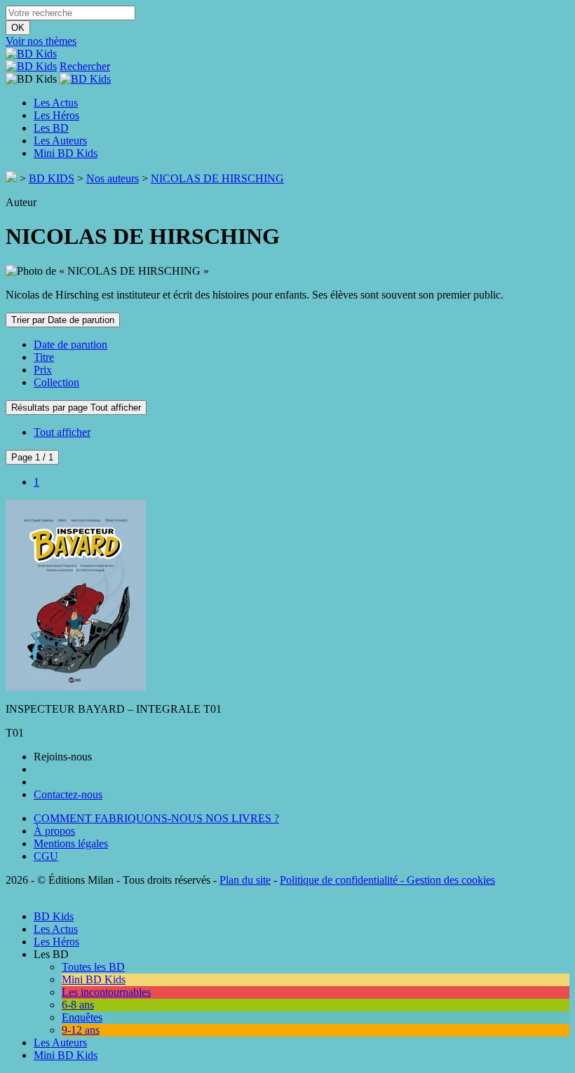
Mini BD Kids (65, 153)
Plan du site (245, 880)
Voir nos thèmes (41, 41)
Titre (44, 357)
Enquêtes (82, 1017)
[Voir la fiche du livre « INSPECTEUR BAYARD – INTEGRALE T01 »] (76, 685)
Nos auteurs (112, 178)
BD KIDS (51, 178)
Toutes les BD (93, 967)
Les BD (51, 128)
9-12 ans (81, 1030)
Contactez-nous (68, 794)
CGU (46, 856)
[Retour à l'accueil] (11, 178)
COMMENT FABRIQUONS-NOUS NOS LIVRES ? (156, 818)
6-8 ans (78, 1005)
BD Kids (54, 916)
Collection (56, 382)
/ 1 (32, 457)
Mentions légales (71, 843)
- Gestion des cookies (446, 880)
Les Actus (56, 103)
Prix (43, 370)
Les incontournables (106, 992)
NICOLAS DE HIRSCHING (217, 178)
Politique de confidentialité (339, 880)
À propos (54, 831)
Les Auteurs (60, 140)
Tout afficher (62, 432)
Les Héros (56, 115)
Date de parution (70, 344)
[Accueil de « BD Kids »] (31, 54)
